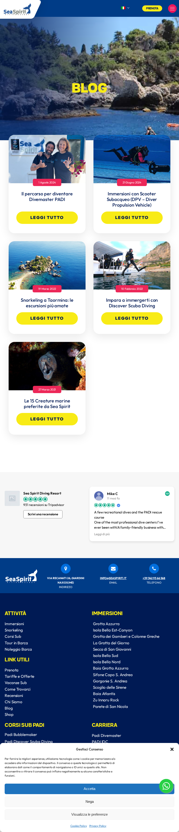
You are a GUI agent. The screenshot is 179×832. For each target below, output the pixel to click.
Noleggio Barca (18, 649)
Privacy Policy (98, 826)
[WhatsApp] (166, 787)
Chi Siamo (13, 701)
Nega (90, 801)
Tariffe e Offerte (19, 676)
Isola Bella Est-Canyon (112, 630)
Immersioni (14, 623)
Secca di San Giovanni (112, 649)
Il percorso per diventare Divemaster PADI (47, 196)
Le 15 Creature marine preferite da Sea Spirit (47, 403)
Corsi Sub (13, 636)
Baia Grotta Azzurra (110, 668)
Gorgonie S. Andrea (110, 680)
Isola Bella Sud (105, 655)
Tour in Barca (16, 642)
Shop (9, 714)
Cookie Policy (78, 826)
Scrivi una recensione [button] (43, 514)
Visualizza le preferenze (89, 814)
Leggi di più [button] (102, 534)
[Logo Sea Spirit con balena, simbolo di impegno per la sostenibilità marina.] (20, 9)
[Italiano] (123, 8)
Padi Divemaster (106, 735)
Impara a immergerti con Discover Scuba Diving (132, 302)
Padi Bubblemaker (21, 734)
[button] (172, 749)
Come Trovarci (18, 689)
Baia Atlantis (104, 693)
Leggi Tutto (47, 217)
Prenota (152, 8)
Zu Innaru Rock (106, 699)
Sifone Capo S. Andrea (113, 674)
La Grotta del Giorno (111, 642)
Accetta (89, 789)
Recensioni (14, 695)
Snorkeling (14, 630)
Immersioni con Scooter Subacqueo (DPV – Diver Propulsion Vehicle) (132, 199)
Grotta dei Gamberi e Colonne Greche (126, 636)
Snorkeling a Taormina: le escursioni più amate (47, 302)
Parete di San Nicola (110, 706)
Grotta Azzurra (106, 623)
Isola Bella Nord (106, 661)
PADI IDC (100, 741)
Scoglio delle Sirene (109, 687)
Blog (9, 708)
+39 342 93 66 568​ (154, 578)
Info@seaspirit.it (113, 578)
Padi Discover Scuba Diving (28, 741)
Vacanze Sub (16, 682)
